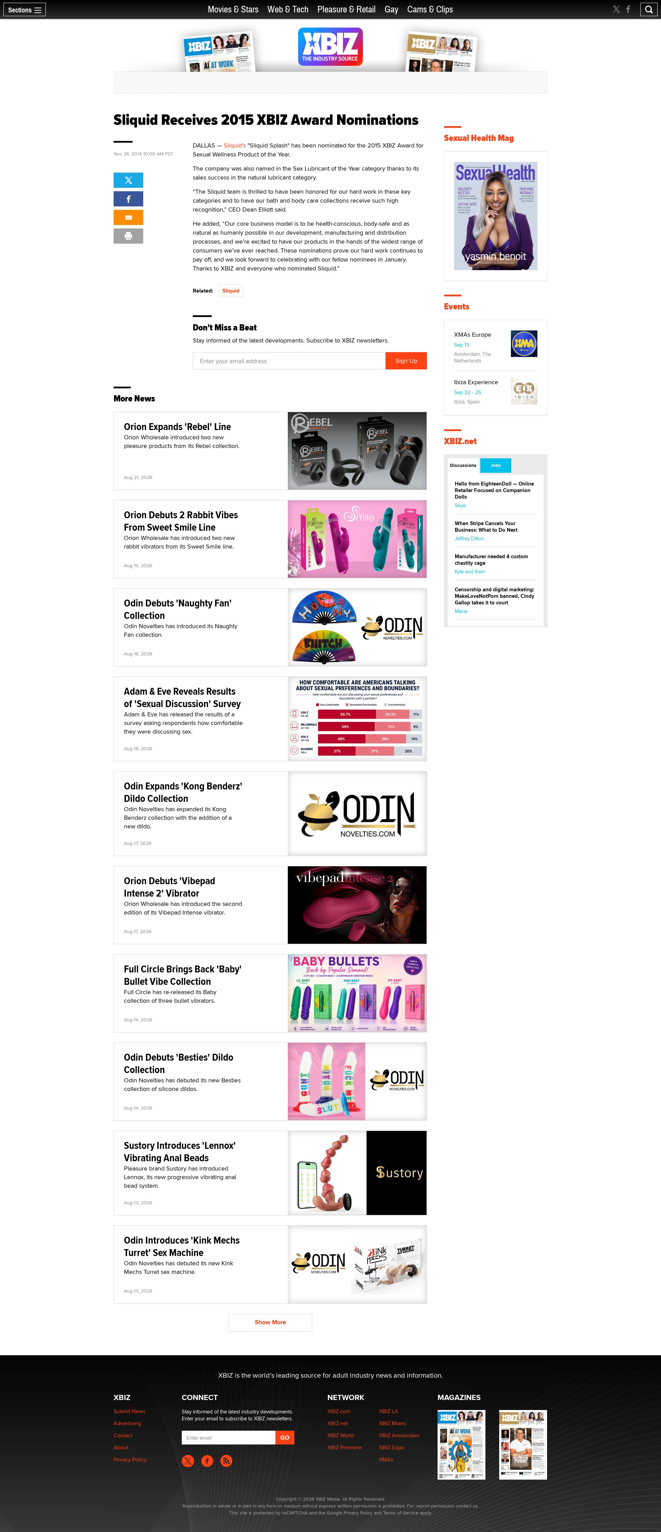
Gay (391, 9)
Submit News (129, 1411)
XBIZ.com (338, 1411)
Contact (123, 1435)
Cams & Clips (430, 9)
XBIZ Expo (391, 1447)
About (121, 1447)
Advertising (127, 1423)
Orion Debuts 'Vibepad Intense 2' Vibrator (169, 886)
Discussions (463, 465)
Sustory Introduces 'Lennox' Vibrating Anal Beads (180, 1151)
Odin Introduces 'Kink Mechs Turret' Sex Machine (182, 1246)
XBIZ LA (388, 1411)
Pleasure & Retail (346, 9)
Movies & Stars (233, 9)
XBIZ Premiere (344, 1447)
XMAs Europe (472, 334)
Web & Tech (287, 9)
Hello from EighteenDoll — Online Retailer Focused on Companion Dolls (494, 490)
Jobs (496, 465)
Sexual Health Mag (479, 138)
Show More (270, 1322)
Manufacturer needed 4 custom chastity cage (491, 560)
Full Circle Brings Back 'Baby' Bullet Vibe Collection (183, 975)
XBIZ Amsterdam (399, 1435)
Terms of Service (401, 1512)
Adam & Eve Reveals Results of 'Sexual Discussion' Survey (182, 697)
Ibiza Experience (476, 382)
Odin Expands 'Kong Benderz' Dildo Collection (183, 792)
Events (456, 306)
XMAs (386, 1459)
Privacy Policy (130, 1459)
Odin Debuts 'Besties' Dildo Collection (178, 1063)
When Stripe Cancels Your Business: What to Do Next (486, 527)
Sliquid (230, 291)
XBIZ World (340, 1435)
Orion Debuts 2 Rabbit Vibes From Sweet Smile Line (181, 520)
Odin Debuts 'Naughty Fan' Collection (178, 609)
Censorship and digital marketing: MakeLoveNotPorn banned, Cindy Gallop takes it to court (494, 596)
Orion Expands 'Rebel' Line (177, 426)
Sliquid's (235, 145)
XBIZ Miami (392, 1423)
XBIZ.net (460, 441)
